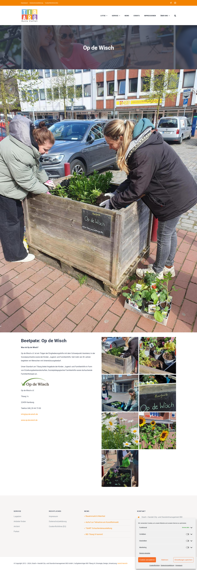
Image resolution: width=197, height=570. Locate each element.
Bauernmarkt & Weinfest (95, 516)
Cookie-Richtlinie (154, 565)
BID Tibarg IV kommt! (94, 534)
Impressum (178, 565)
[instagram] (175, 3)
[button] (175, 15)
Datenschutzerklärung (167, 565)
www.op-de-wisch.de (29, 420)
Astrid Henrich (122, 563)
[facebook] (171, 3)
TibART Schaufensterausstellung (99, 528)
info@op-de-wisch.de (29, 414)
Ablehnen (164, 560)
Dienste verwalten (144, 553)
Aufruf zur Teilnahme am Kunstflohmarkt (102, 522)
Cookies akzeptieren (147, 560)
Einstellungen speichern (183, 560)
